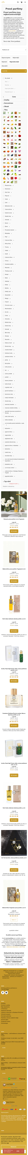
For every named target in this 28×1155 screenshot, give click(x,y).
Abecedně (4, 66)
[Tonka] (8, 174)
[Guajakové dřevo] (8, 135)
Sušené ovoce (9, 212)
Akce (7, 81)
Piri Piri (7, 312)
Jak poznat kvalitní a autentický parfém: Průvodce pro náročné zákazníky (13, 1068)
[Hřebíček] (19, 139)
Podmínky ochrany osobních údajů (9, 1017)
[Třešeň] (8, 116)
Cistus (7, 315)
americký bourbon (10, 404)
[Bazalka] (15, 147)
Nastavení (13, 1146)
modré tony (9, 452)
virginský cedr (9, 387)
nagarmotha (9, 435)
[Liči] (8, 132)
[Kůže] (15, 155)
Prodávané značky (5, 1021)
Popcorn (8, 195)
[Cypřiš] (12, 112)
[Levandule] (8, 170)
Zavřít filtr (4, 71)
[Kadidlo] (8, 155)
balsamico (8, 428)
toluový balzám (10, 380)
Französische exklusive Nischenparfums (14, 975)
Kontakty (3, 1003)
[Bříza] (19, 112)
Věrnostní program (5, 1014)
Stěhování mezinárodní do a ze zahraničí (13, 970)
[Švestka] (15, 162)
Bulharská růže (9, 206)
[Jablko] (4, 170)
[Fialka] (19, 170)
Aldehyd (8, 281)
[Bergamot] (12, 182)
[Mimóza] (8, 143)
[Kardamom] (4, 162)
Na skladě (8, 78)
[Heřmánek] (4, 116)
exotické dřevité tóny (11, 442)
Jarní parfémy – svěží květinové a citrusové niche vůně (13, 1034)
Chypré (8, 301)
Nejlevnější (16, 57)
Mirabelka (8, 233)
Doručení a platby (5, 1005)
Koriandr (8, 329)
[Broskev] (8, 166)
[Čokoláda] (15, 116)
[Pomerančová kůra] (12, 120)
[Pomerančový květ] (12, 174)
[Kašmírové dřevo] (4, 132)
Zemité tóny (9, 401)
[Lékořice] (19, 120)
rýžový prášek (9, 373)
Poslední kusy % (10, 92)
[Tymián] (4, 124)
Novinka (8, 85)
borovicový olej (10, 394)
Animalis (8, 219)
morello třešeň (9, 349)
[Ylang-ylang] (12, 170)
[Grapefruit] (4, 166)
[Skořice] (12, 166)
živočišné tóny (9, 455)
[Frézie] (19, 132)
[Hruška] (4, 155)
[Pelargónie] (19, 162)
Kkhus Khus (9, 243)
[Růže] (15, 178)
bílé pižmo (8, 363)
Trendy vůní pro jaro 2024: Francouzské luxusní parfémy (12, 1042)
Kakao (7, 284)
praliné (7, 377)
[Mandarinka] (4, 178)
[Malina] (19, 155)
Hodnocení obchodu (6, 1010)
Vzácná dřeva (9, 209)
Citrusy (7, 260)
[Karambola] (12, 124)
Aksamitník (8, 295)
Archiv (3, 1047)
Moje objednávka (5, 1007)
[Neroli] (15, 159)
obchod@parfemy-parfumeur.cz (9, 988)
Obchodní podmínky (6, 1016)
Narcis (7, 223)
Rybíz (7, 277)
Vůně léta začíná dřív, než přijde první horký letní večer (13, 1059)
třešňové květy (9, 353)
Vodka (7, 250)
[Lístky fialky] (15, 132)
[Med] (4, 128)
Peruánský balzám (10, 230)
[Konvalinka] (4, 174)
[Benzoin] (12, 143)
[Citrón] (15, 174)
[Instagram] (6, 992)
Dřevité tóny (9, 346)
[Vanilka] (4, 182)
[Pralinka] (12, 135)
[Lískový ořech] (15, 124)
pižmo (7, 360)
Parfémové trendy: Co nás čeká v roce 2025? (12, 1038)
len (6, 370)
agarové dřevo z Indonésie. (12, 445)
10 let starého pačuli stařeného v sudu (14, 424)
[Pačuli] (8, 178)
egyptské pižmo (10, 476)
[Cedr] (19, 174)
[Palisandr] (19, 124)
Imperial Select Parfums (14, 973)
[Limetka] (12, 116)
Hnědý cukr (9, 291)
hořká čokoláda (10, 419)
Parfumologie (4, 1023)
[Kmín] (8, 128)
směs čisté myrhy (10, 416)
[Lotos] (4, 135)
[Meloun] (12, 132)
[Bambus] (4, 112)
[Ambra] (8, 182)
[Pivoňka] (19, 151)
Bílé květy (8, 332)
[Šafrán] (8, 159)
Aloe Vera (8, 192)
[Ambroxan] (15, 112)
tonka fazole (9, 384)
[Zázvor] (19, 159)
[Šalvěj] (19, 147)
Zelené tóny (9, 325)
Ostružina (8, 319)
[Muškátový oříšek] (4, 139)
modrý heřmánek (10, 397)
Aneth (7, 253)
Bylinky (8, 288)
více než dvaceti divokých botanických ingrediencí (14, 460)
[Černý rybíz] (19, 166)
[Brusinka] (8, 120)
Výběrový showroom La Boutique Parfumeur (12, 1012)
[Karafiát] (8, 139)
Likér (7, 202)
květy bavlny (9, 366)
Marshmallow (9, 308)
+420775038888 (5, 989)
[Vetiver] (15, 166)
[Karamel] (8, 151)
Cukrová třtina (9, 240)
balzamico (8, 449)
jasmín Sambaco (10, 390)
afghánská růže (10, 438)
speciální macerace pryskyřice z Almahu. (13, 412)
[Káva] (8, 124)
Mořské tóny (9, 322)
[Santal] (12, 178)
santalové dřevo (10, 356)
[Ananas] (15, 143)
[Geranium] (19, 135)
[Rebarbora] (19, 116)
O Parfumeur (4, 1008)
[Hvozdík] (4, 120)
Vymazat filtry (13, 483)
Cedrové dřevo (9, 257)
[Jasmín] (19, 178)
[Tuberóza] (8, 147)
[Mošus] (15, 182)
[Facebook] (2, 992)
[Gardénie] (12, 162)
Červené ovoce (9, 305)
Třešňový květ (9, 271)
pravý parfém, (12, 30)
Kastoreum (8, 188)
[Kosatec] (15, 170)
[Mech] (19, 143)
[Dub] (15, 120)
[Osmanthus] (15, 135)
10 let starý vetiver (10, 467)
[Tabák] (4, 143)
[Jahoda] (4, 151)
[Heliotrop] (12, 155)
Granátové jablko (10, 264)
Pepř (7, 236)
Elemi (7, 226)
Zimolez (8, 336)
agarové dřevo (9, 431)
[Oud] (12, 147)
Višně (7, 199)
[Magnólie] (15, 128)
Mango (7, 298)
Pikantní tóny (9, 185)
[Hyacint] (15, 151)
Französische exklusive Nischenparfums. (11, 1115)
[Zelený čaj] (19, 128)
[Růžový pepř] (12, 151)
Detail (13, 919)
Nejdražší (4, 61)
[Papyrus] (8, 112)
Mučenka (8, 267)
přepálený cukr (10, 464)
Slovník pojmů (4, 1019)
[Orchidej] (12, 139)
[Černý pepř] (4, 147)
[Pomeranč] (8, 162)
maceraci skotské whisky (12, 407)
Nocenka (8, 339)
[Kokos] (4, 159)
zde (8, 1143)
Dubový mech (9, 342)
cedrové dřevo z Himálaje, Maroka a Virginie (14, 472)
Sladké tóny (9, 216)
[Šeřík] (15, 139)
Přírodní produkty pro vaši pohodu (13, 972)
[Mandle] (12, 159)
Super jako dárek (10, 88)
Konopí (7, 274)
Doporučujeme (6, 57)
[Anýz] (12, 128)
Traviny (8, 247)
